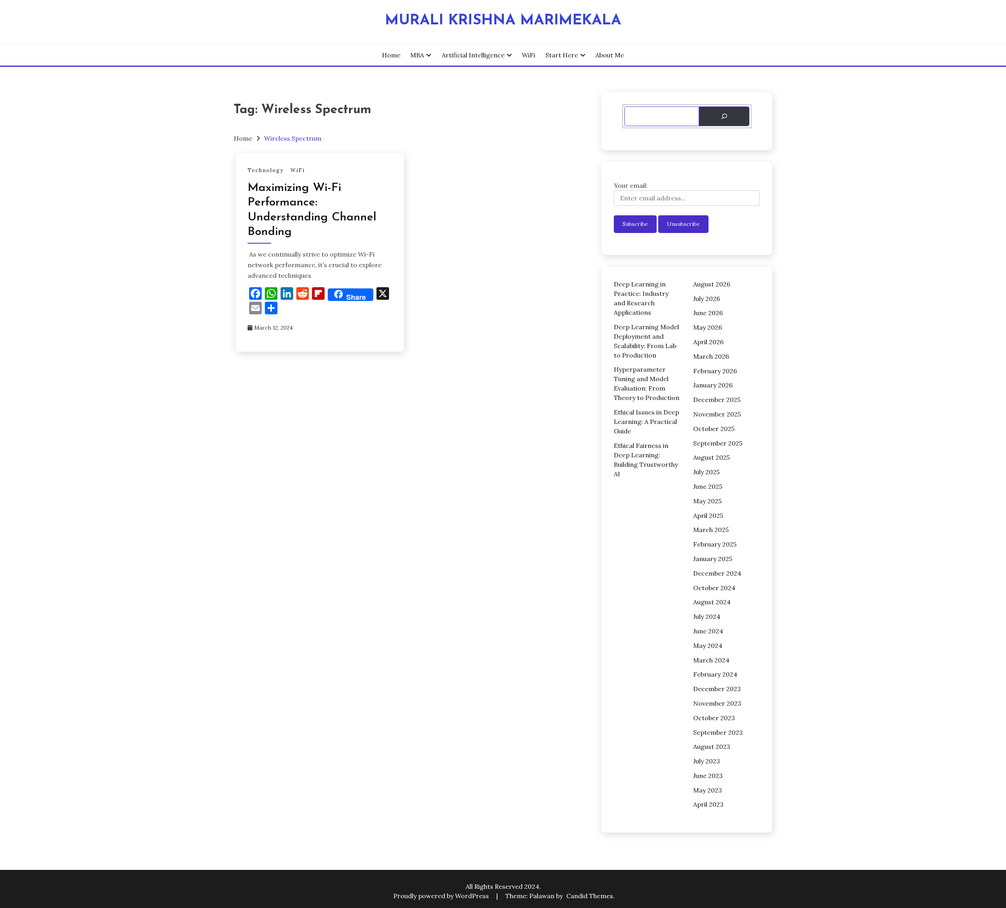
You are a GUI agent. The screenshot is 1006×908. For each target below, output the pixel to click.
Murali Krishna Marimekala (503, 20)
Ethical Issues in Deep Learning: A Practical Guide (646, 421)
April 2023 (708, 804)
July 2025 (706, 472)
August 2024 (712, 602)
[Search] (724, 116)
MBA (417, 55)
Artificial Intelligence (473, 55)
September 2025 (717, 443)
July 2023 (706, 761)
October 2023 (714, 718)
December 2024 (717, 573)
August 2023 (711, 746)
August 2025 (711, 457)
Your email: (631, 185)
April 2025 (708, 515)
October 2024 (714, 588)
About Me (609, 55)
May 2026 (707, 327)
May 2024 (707, 645)
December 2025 (716, 400)
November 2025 (717, 414)
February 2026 (715, 371)
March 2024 (711, 660)
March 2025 (711, 530)
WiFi (528, 55)
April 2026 (708, 342)
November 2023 (717, 703)
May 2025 (707, 501)
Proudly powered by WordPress (441, 896)
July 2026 (706, 299)
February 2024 (715, 674)
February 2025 (714, 544)
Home (391, 55)
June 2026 (708, 313)
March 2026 (711, 356)
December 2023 (717, 689)
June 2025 (707, 486)
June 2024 (708, 631)
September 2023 (718, 732)
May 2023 (707, 790)
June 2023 (708, 776)
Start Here (561, 55)
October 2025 (713, 429)
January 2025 (712, 559)
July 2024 (706, 616)
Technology (266, 170)
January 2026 (712, 385)
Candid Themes (589, 896)
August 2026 (711, 284)
